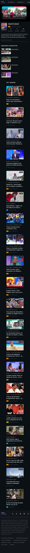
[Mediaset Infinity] (3, 2)
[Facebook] (12, 513)
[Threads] (20, 513)
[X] (28, 513)
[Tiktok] (16, 513)
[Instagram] (24, 513)
